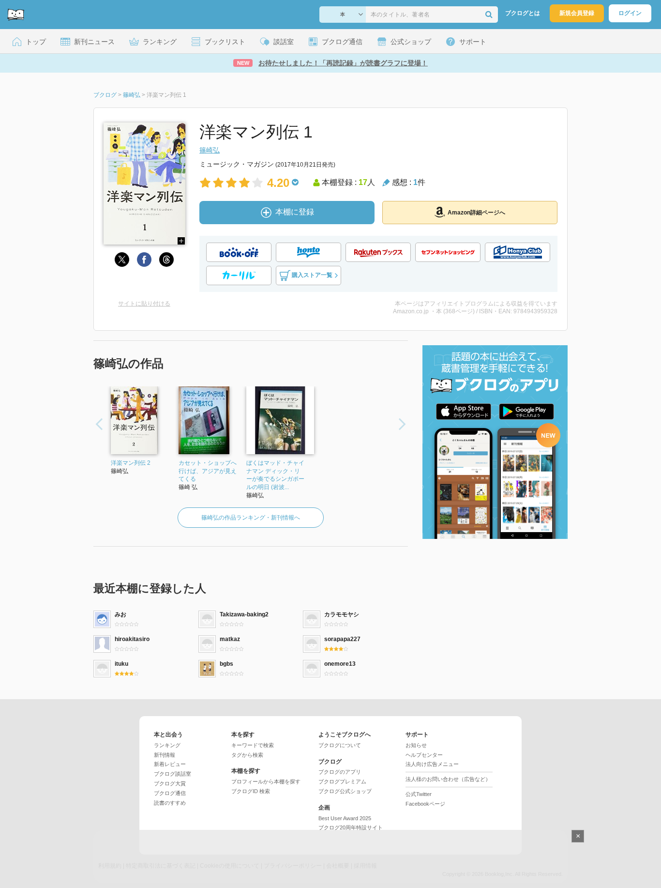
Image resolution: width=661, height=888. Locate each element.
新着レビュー (170, 764)
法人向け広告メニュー (432, 764)
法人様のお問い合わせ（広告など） (448, 779)
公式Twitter (419, 794)
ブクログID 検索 (250, 791)
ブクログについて (339, 745)
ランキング (167, 745)
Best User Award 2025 (344, 818)
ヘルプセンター (424, 755)
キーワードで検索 (252, 745)
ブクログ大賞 (170, 783)
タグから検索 (247, 755)
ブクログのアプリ (339, 772)
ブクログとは (522, 13)
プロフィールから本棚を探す (265, 781)
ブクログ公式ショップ (345, 791)
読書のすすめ (170, 803)
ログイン (630, 13)
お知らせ (416, 745)
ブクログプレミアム (342, 781)
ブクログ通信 (170, 793)
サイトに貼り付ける (144, 303)
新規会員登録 (576, 13)
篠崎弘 (209, 150)
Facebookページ (425, 804)
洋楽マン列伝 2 (130, 462)
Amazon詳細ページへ (476, 212)
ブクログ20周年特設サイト (350, 827)
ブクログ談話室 (172, 774)
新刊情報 (164, 755)
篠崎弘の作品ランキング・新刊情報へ (250, 517)
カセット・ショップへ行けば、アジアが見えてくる (208, 471)
